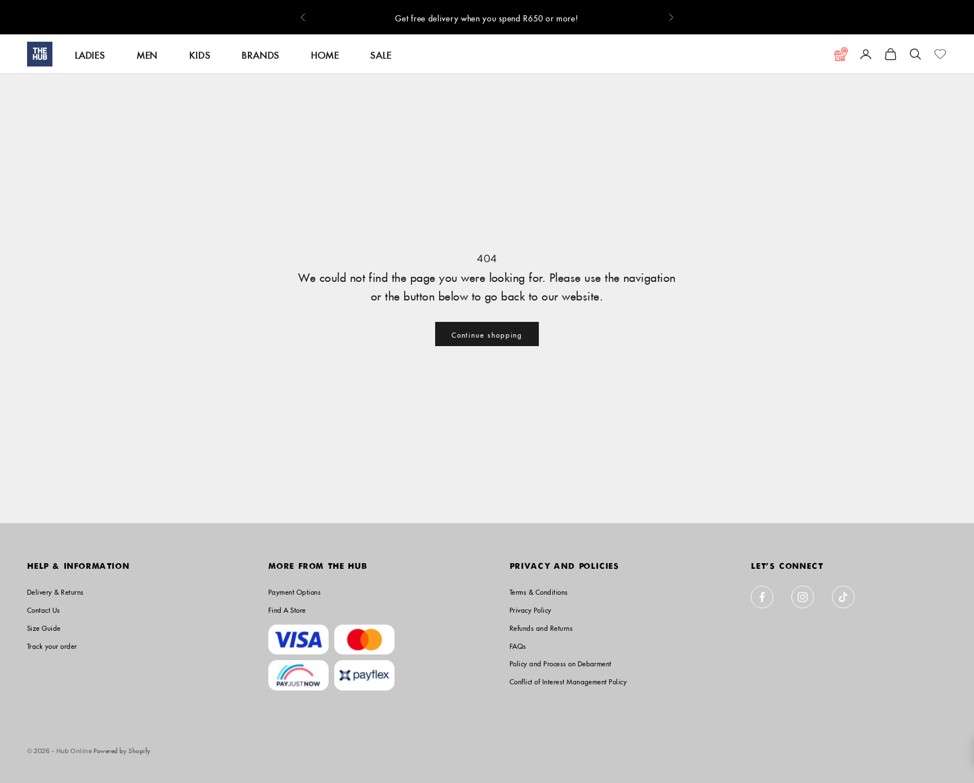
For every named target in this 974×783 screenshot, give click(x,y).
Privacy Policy (531, 609)
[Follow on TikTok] (843, 597)
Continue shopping (487, 334)
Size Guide (44, 627)
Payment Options (294, 591)
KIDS (199, 53)
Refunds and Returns (541, 627)
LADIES (90, 53)
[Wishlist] (940, 54)
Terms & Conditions (539, 591)
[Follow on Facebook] (762, 597)
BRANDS (261, 53)
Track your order (52, 645)
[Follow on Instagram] (802, 597)
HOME (325, 53)
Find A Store (287, 609)
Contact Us (43, 609)
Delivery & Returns (55, 591)
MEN (147, 53)
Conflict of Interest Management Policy (568, 681)
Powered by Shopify (122, 749)
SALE (380, 53)
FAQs (518, 645)
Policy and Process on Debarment (561, 663)
